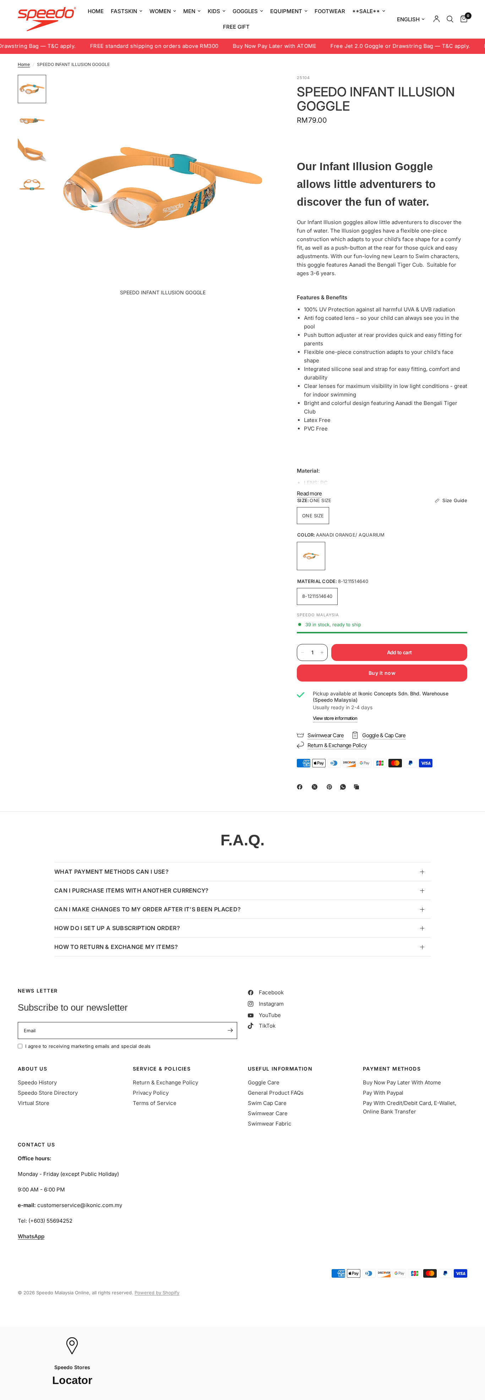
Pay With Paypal (383, 1092)
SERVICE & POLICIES (162, 1068)
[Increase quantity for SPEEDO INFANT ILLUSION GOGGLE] (322, 652)
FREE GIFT (236, 26)
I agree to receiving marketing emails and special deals (88, 1046)
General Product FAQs (276, 1092)
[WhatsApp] (344, 787)
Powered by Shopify (157, 1292)
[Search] (450, 19)
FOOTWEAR (330, 11)
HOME (96, 11)
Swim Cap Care (267, 1103)
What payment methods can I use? (111, 871)
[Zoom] (260, 89)
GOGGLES (245, 11)
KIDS (214, 11)
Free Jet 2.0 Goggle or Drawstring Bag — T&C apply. (377, 46)
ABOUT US (32, 1068)
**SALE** (366, 11)
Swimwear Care (268, 1113)
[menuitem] (95, 11)
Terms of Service (154, 1103)
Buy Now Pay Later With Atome (402, 1082)
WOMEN (160, 11)
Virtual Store (33, 1103)
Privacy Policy (151, 1092)
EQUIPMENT (286, 11)
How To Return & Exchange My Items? (116, 946)
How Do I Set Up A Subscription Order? (117, 928)
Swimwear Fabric (269, 1123)
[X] (316, 787)
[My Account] (436, 19)
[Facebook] (301, 787)
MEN (189, 11)
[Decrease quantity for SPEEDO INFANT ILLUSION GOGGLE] (302, 652)
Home (24, 64)
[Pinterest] (331, 787)
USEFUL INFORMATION (280, 1068)
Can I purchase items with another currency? (131, 890)
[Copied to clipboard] (358, 787)
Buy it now (382, 673)
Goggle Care (263, 1082)
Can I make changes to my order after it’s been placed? (147, 909)
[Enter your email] (230, 1030)
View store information (335, 718)
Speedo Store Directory (48, 1092)
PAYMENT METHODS (392, 1068)
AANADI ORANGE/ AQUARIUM (311, 556)
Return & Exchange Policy (165, 1082)
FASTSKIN (124, 11)
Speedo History (37, 1082)
